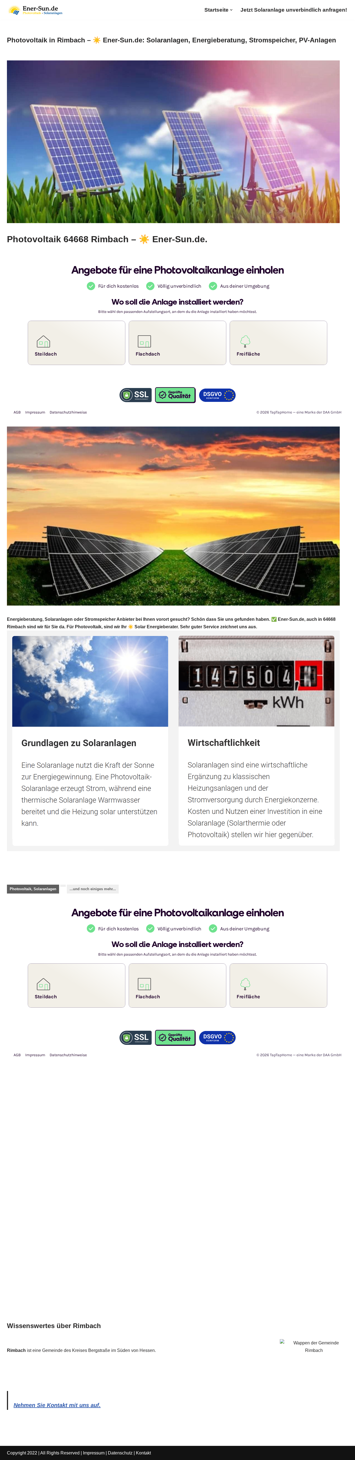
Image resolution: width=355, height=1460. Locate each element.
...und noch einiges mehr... (93, 889)
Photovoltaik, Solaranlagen (33, 889)
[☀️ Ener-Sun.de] (34, 10)
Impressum (94, 1453)
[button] (231, 10)
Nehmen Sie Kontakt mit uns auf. (57, 1405)
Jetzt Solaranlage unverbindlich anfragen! (293, 10)
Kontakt (143, 1453)
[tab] (33, 889)
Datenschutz (120, 1453)
